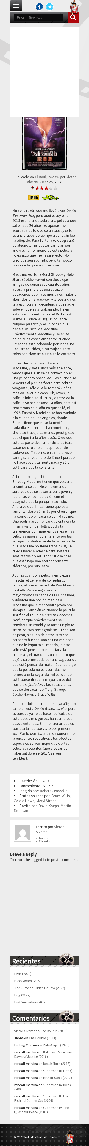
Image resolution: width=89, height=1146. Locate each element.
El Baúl (40, 176)
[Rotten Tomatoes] (51, 197)
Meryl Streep (46, 800)
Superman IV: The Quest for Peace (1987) (41, 1109)
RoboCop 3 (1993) (56, 1045)
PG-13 (44, 780)
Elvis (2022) (22, 973)
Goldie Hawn (24, 800)
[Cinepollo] (74, 8)
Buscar (73, 17)
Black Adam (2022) (28, 981)
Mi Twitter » (42, 838)
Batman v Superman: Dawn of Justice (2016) (44, 1054)
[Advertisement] (44, 71)
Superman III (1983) (57, 1071)
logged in (38, 859)
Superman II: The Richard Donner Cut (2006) (41, 1098)
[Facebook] (39, 7)
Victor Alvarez (24, 1031)
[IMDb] (35, 197)
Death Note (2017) (56, 1063)
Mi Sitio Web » (43, 841)
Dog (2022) (22, 995)
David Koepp (48, 805)
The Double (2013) (53, 1031)
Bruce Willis (60, 795)
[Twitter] (50, 7)
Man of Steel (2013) (57, 1077)
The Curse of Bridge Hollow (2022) (39, 988)
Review (53, 176)
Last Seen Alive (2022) (30, 1002)
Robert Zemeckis (53, 790)
